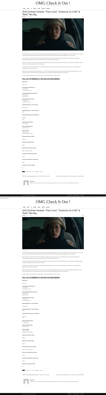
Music (39, 8)
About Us (70, 195)
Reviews (48, 8)
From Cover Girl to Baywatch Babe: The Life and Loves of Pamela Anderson (70, 176)
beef (32, 171)
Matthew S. (24, 16)
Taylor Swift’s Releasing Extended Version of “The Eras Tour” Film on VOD (35, 176)
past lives (41, 171)
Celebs (43, 8)
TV (31, 8)
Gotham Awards (36, 171)
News (28, 8)
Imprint (82, 195)
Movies (34, 8)
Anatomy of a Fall (28, 171)
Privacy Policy (76, 195)
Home (24, 8)
